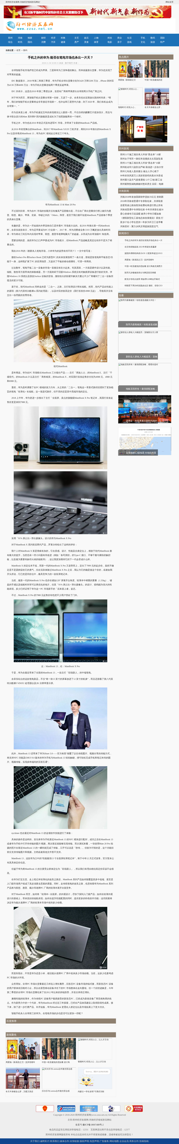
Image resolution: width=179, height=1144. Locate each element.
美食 (86, 42)
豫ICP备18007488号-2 (93, 1125)
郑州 (10, 38)
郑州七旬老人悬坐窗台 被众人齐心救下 (139, 171)
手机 (143, 38)
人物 (96, 38)
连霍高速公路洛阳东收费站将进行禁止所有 (141, 205)
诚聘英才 (44, 1141)
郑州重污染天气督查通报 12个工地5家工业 (141, 180)
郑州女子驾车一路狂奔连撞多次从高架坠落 (141, 159)
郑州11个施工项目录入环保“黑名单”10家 (140, 163)
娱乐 (86, 38)
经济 (53, 38)
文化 (143, 42)
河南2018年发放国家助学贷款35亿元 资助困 (141, 197)
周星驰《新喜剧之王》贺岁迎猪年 (139, 260)
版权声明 (84, 1141)
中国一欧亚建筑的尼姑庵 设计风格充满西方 (143, 266)
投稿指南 (143, 1141)
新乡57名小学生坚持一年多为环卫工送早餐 (141, 222)
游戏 (129, 42)
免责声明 (94, 1141)
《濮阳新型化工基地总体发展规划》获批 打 (141, 218)
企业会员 (124, 1141)
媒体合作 (64, 1141)
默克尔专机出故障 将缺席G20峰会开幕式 (142, 279)
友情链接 (74, 1141)
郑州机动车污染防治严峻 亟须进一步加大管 (141, 167)
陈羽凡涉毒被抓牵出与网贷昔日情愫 (140, 273)
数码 (152, 38)
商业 (119, 38)
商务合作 (133, 1141)
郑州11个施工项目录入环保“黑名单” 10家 (140, 154)
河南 (20, 38)
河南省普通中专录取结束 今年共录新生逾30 (141, 209)
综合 (10, 42)
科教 (63, 38)
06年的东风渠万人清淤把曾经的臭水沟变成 (141, 175)
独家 (30, 38)
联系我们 (54, 1141)
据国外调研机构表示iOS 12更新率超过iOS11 (143, 253)
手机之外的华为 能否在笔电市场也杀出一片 (143, 240)
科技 (110, 38)
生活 (129, 38)
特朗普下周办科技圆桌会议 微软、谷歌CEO (143, 286)
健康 (63, 42)
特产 (162, 42)
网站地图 (114, 1141)
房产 (76, 42)
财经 (43, 38)
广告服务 (104, 1141)
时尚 (20, 42)
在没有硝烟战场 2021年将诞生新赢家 (140, 247)
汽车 (53, 42)
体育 (96, 42)
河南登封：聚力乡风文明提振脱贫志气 (139, 226)
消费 (43, 42)
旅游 (152, 42)
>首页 (17, 50)
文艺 (76, 38)
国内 (30, 42)
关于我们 (34, 1141)
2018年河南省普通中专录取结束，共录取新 (141, 201)
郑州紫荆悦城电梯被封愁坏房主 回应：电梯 (141, 184)
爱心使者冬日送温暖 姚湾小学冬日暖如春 (140, 214)
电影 (110, 42)
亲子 (119, 42)
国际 (162, 38)
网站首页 (169, 2)
